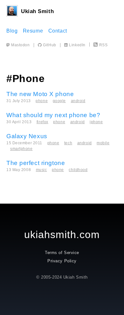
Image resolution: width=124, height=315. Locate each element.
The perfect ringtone (35, 163)
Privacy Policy (62, 261)
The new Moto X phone (40, 94)
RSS (103, 45)
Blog (11, 31)
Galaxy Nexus (26, 136)
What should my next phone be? (53, 115)
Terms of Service (62, 252)
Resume (33, 31)
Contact (57, 31)
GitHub (49, 45)
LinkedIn (77, 45)
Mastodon (20, 45)
